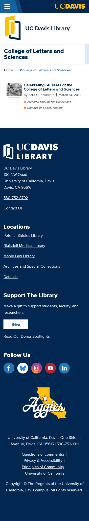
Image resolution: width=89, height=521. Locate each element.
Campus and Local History (45, 108)
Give (16, 324)
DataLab (10, 276)
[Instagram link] (36, 368)
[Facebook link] (8, 368)
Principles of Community (43, 467)
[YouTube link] (50, 368)
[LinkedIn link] (64, 368)
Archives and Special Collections (49, 102)
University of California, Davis (33, 437)
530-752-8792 (15, 198)
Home (8, 70)
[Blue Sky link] (22, 368)
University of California (44, 473)
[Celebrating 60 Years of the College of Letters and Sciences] (14, 90)
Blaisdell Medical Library (24, 245)
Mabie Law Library (19, 256)
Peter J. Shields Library (23, 235)
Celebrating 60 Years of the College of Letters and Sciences (52, 87)
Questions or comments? (43, 454)
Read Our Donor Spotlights (26, 336)
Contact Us (12, 208)
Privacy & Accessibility (43, 461)
